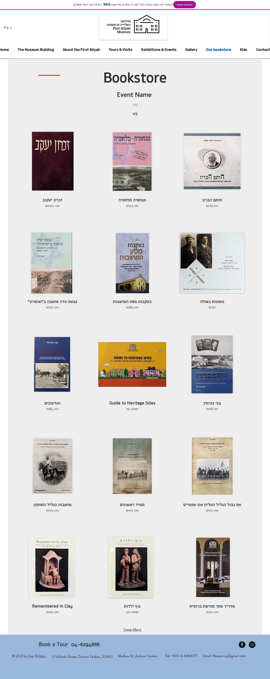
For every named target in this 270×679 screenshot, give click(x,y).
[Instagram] (252, 644)
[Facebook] (242, 644)
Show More (132, 629)
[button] (52, 174)
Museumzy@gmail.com (229, 655)
